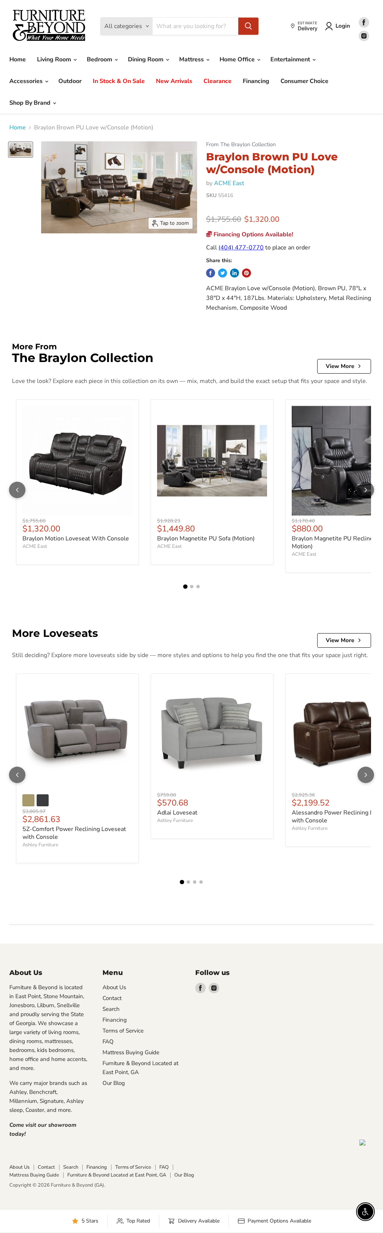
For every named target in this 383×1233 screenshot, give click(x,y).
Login (342, 26)
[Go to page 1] (185, 587)
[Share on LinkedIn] (234, 273)
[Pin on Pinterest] (246, 273)
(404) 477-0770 (241, 247)
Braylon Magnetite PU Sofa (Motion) (206, 538)
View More (340, 366)
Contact (112, 998)
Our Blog (113, 1083)
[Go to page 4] (201, 882)
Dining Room (146, 59)
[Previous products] (17, 490)
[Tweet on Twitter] (222, 273)
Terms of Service (123, 1030)
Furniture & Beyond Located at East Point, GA (116, 1175)
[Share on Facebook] (210, 273)
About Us (114, 987)
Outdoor (70, 81)
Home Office (238, 59)
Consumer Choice (304, 81)
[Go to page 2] (191, 586)
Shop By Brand (30, 103)
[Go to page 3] (198, 586)
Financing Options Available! (252, 234)
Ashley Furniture (40, 844)
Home (17, 59)
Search (111, 1009)
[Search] (248, 26)
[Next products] (366, 490)
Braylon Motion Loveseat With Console (75, 538)
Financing (256, 81)
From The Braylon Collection (241, 144)
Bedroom (100, 59)
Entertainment (291, 59)
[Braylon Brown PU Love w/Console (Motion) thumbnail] (21, 149)
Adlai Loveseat (177, 813)
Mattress (192, 59)
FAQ (108, 1041)
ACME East (229, 183)
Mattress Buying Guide (130, 1052)
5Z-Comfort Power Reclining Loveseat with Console (74, 833)
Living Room (55, 59)
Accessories (26, 81)
